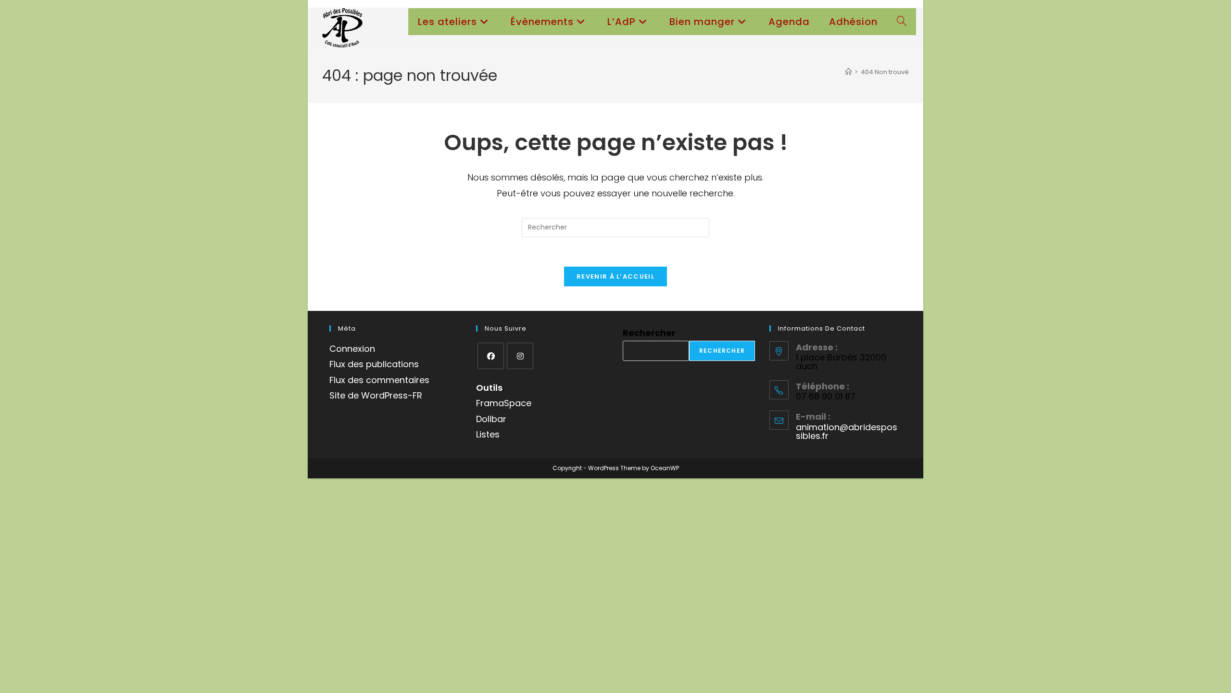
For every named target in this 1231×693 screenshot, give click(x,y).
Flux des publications (374, 364)
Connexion (352, 349)
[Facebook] (490, 356)
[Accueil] (848, 72)
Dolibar (491, 419)
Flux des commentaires (379, 380)
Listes (488, 434)
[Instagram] (520, 356)
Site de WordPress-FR (375, 395)
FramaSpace (503, 403)
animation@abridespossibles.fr (846, 431)
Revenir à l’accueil (615, 276)
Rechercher (649, 333)
